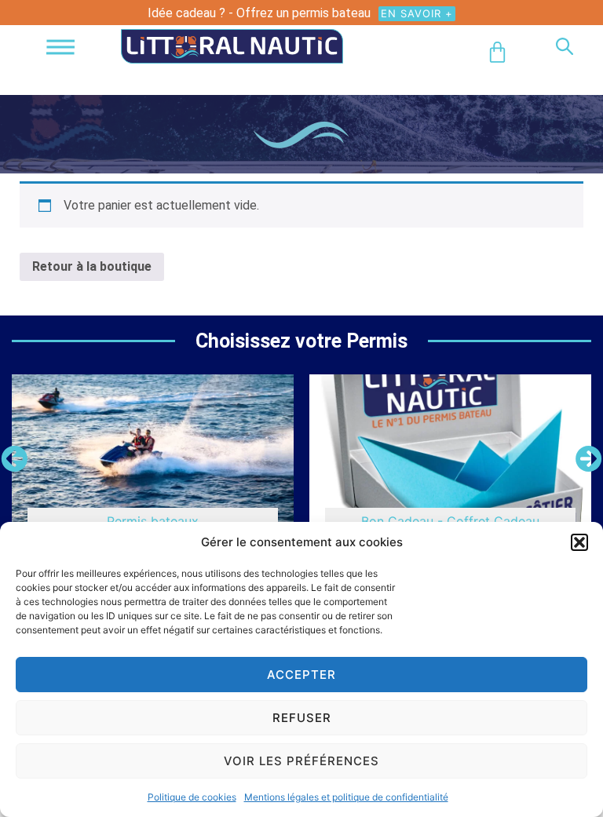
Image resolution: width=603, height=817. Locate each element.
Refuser (301, 717)
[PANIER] (497, 52)
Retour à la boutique (92, 266)
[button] (579, 542)
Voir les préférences (301, 760)
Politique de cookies (192, 797)
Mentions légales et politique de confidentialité (346, 797)
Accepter (301, 674)
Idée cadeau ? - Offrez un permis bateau (259, 12)
